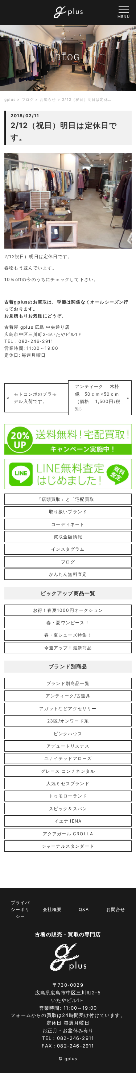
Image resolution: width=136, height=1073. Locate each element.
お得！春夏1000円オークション (68, 610)
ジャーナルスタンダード (68, 846)
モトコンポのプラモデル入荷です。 (35, 397)
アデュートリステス (68, 746)
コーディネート (68, 524)
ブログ (68, 562)
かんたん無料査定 (68, 574)
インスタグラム (68, 549)
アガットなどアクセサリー (67, 708)
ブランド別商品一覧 (68, 683)
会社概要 (52, 909)
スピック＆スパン (68, 808)
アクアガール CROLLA (68, 833)
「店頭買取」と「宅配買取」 (68, 499)
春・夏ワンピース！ (68, 622)
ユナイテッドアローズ (68, 758)
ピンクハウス (68, 733)
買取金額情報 (68, 536)
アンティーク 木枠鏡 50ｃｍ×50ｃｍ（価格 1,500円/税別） (98, 397)
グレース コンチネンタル (68, 771)
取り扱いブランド (68, 511)
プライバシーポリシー (20, 909)
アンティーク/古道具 (68, 695)
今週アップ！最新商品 (68, 647)
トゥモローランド (68, 796)
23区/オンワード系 (68, 721)
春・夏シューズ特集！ (68, 635)
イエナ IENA (68, 821)
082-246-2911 (75, 1038)
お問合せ (115, 909)
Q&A (84, 909)
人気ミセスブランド (68, 783)
